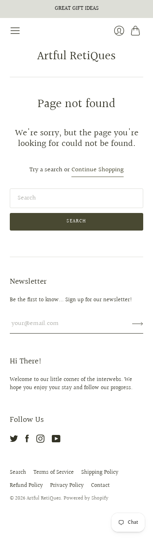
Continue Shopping (97, 170)
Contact (100, 485)
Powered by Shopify (86, 498)
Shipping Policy (99, 472)
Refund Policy (26, 485)
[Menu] (15, 30)
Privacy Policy (67, 485)
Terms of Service (53, 472)
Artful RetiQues (76, 56)
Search (18, 472)
